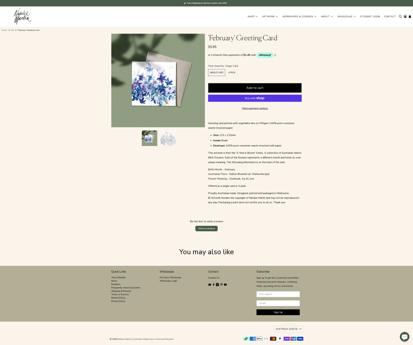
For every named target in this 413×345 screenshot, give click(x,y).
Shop (251, 16)
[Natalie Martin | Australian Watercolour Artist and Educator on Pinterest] (221, 285)
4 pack (231, 72)
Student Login (370, 16)
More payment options (255, 108)
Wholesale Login (168, 280)
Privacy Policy (118, 301)
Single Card (216, 72)
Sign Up (278, 312)
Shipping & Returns (121, 291)
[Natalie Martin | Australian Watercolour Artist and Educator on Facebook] (213, 285)
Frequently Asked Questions (126, 287)
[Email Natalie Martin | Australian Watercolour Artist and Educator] (209, 285)
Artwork (268, 16)
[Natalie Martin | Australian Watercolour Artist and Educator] (22, 16)
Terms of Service (120, 294)
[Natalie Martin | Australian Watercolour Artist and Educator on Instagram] (217, 285)
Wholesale (345, 16)
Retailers (116, 284)
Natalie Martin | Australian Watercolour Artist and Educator (146, 339)
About (325, 16)
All (12, 30)
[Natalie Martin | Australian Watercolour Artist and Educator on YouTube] (225, 285)
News (114, 280)
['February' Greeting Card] (158, 80)
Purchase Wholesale (170, 277)
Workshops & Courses (297, 16)
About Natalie (118, 277)
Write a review (206, 228)
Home (4, 30)
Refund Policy (118, 297)
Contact (390, 16)
